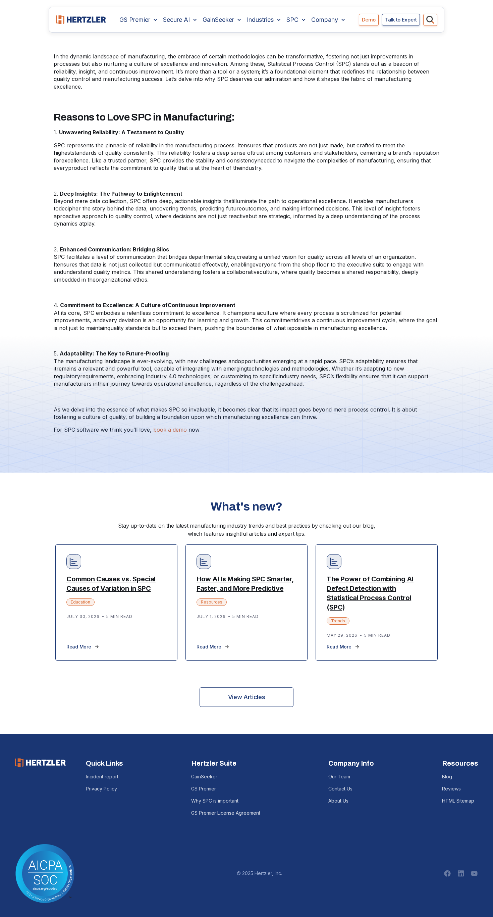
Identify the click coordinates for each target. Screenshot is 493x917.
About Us (338, 801)
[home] (81, 19)
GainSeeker (204, 776)
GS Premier (203, 788)
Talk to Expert (401, 19)
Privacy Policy (101, 788)
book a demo (170, 429)
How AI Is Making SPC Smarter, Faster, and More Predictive (245, 583)
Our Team (339, 776)
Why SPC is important (214, 801)
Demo (369, 19)
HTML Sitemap (458, 801)
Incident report (102, 776)
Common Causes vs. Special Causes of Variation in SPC (111, 583)
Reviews (451, 788)
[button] (138, 20)
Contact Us (340, 788)
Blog (447, 776)
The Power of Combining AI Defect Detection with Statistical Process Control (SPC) (370, 593)
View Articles (246, 697)
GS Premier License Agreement (225, 813)
